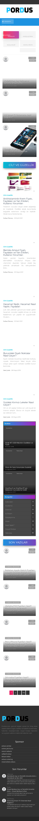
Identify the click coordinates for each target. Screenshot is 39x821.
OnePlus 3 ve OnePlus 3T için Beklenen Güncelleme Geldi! (16, 489)
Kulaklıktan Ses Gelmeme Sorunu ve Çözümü (16, 82)
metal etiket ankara (8, 762)
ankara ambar (6, 746)
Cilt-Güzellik (8, 195)
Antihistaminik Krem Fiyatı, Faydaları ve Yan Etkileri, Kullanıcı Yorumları (17, 201)
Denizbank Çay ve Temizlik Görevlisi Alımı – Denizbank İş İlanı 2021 (22, 777)
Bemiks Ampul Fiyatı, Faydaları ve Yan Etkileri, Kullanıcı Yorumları (16, 252)
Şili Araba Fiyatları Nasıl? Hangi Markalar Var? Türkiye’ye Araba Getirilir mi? (20, 679)
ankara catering (7, 759)
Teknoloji (7, 26)
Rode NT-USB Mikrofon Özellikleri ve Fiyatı (19, 444)
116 (24, 693)
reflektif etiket (6, 754)
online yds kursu (7, 748)
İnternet (7, 49)
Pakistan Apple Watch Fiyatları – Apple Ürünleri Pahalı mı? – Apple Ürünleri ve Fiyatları (19, 572)
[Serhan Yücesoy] (5, 128)
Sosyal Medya (9, 44)
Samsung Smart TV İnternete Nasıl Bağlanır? (19, 801)
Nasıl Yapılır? (9, 53)
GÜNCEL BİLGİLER (12, 566)
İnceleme (7, 39)
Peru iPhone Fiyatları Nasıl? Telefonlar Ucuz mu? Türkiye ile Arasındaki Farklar (19, 643)
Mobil (6, 30)
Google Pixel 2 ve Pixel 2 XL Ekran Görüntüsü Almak (17, 150)
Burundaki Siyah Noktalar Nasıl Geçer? (16, 354)
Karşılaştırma (10, 517)
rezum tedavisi (7, 751)
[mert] (5, 93)
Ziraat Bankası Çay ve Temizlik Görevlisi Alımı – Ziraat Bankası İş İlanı (20, 790)
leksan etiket (6, 756)
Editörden (8, 58)
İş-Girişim (7, 35)
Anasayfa (7, 21)
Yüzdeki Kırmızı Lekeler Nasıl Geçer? (18, 403)
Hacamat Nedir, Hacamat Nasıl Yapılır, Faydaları (19, 305)
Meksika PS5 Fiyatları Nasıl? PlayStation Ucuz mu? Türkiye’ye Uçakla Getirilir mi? (19, 608)
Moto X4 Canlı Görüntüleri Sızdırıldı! (18, 467)
